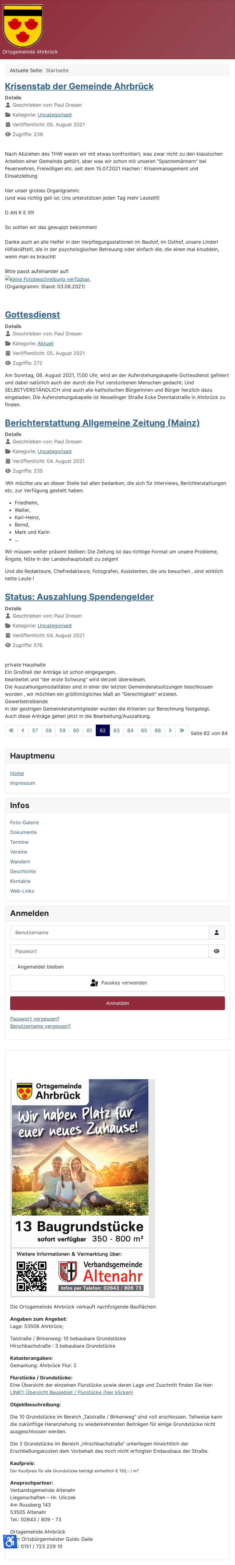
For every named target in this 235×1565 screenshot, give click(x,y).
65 (144, 730)
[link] (48, 278)
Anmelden (117, 1003)
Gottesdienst (32, 314)
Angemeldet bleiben (40, 967)
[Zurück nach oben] (224, 1553)
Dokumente (23, 832)
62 (103, 730)
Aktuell (46, 343)
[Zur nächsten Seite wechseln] (170, 730)
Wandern (20, 861)
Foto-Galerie (24, 822)
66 (158, 730)
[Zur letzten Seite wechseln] (181, 730)
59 (62, 730)
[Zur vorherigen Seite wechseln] (22, 730)
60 (76, 730)
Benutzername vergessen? (40, 1026)
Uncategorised (55, 115)
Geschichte (23, 871)
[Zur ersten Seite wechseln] (11, 730)
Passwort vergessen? (34, 1019)
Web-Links (22, 891)
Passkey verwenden (123, 983)
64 (130, 730)
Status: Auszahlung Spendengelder (79, 597)
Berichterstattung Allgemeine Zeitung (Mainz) (102, 423)
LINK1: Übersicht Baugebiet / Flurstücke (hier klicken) (71, 1392)
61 (89, 730)
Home (17, 773)
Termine (19, 842)
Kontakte (20, 881)
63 (117, 730)
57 (35, 730)
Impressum (22, 783)
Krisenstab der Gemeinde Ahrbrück (79, 86)
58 (49, 730)
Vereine (18, 852)
